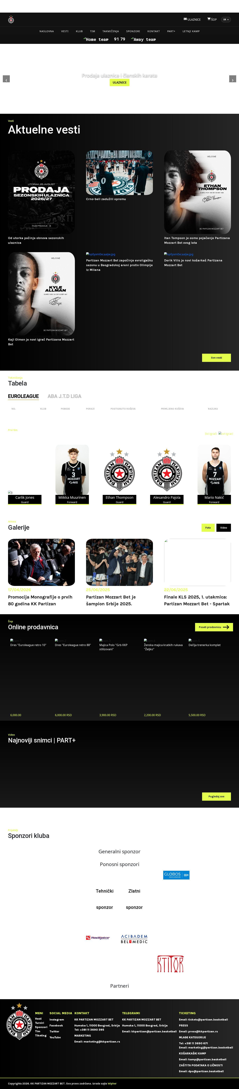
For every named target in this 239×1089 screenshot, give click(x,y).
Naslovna (47, 31)
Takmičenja (111, 31)
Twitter (54, 1031)
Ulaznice (119, 82)
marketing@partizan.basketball (210, 1047)
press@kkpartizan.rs (203, 1031)
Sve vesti (216, 357)
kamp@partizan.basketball (207, 1059)
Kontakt (153, 31)
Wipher (112, 1083)
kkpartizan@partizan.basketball (154, 1031)
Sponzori (133, 31)
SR (226, 19)
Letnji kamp (191, 31)
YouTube (55, 1037)
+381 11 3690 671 (196, 1043)
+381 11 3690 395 (92, 1029)
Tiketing (41, 1035)
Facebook (56, 1025)
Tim (92, 31)
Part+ (171, 31)
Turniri (39, 1023)
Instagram (57, 1019)
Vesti (65, 31)
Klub (79, 31)
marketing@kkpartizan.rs (102, 1041)
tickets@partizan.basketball (208, 1019)
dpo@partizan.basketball (206, 1071)
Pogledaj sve (216, 796)
